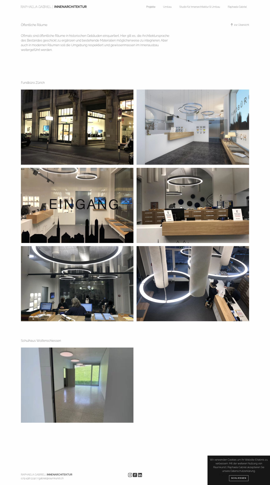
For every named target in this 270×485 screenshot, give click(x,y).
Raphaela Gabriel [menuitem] (237, 6)
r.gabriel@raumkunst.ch (51, 478)
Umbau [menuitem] (167, 6)
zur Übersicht (241, 24)
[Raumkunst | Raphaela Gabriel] (54, 6)
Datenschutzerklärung (242, 471)
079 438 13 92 (28, 478)
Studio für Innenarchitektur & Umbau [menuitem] (199, 6)
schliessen (238, 478)
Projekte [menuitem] (150, 6)
